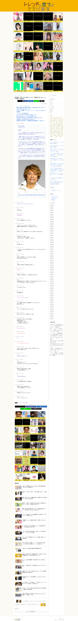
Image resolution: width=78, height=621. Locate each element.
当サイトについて (61, 618)
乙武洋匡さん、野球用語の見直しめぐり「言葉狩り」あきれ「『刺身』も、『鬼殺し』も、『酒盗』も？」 (56, 349)
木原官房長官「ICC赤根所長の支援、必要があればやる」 (25, 119)
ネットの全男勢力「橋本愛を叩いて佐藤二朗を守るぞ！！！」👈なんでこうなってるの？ (56, 155)
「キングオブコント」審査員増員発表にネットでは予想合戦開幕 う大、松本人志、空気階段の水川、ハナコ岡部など (56, 334)
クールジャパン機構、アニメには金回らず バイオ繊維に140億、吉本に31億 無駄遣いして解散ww (56, 354)
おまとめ (53, 189)
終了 (25, 402)
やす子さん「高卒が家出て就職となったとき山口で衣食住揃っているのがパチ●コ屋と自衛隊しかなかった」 (57, 169)
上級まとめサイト (55, 198)
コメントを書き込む (31, 611)
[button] (41, 101)
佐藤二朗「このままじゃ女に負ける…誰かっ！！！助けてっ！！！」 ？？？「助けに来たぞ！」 (56, 150)
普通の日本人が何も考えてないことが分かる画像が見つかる (26, 116)
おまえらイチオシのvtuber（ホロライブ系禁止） (56, 338)
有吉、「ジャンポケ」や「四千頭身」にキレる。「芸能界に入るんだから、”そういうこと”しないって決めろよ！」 (56, 330)
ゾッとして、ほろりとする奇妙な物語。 (23, 106)
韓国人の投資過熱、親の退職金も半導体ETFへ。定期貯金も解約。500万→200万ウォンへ (31, 107)
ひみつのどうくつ (55, 197)
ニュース (22, 402)
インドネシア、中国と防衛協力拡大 (22, 113)
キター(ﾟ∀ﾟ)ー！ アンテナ (56, 190)
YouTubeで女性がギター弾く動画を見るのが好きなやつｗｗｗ (26, 114)
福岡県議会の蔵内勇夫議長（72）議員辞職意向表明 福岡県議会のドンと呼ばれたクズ (30, 120)
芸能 (27, 402)
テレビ (19, 402)
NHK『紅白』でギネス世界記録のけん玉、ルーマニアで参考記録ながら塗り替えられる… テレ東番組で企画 (56, 326)
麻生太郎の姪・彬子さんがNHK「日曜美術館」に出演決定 (56, 341)
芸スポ (16, 402)
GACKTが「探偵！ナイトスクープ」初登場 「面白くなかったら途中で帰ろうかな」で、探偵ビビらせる (57, 165)
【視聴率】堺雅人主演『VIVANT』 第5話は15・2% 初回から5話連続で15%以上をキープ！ (56, 345)
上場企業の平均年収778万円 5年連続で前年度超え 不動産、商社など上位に (29, 117)
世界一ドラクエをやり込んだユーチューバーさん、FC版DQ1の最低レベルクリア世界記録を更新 (56, 182)
